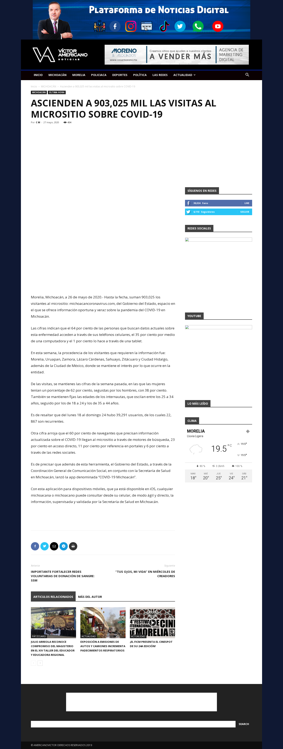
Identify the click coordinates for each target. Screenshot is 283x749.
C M (38, 122)
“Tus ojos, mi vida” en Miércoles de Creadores (145, 573)
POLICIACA (98, 75)
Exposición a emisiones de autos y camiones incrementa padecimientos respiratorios (102, 646)
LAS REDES (160, 75)
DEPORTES (119, 75)
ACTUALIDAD (182, 75)
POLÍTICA (140, 75)
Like (246, 203)
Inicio (34, 86)
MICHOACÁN (57, 75)
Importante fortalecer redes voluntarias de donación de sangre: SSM (62, 575)
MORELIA (78, 75)
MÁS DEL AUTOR (90, 597)
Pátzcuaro (39, 636)
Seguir (244, 211)
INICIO (38, 75)
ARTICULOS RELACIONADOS (53, 597)
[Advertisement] (102, 283)
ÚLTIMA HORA (56, 92)
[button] (247, 75)
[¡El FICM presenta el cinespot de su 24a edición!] (152, 622)
